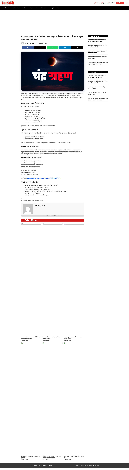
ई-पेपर (104, 3)
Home (97, 3)
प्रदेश (14, 8)
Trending (25, 199)
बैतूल (58, 8)
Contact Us (83, 465)
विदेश (19, 8)
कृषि (53, 8)
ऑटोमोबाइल (43, 8)
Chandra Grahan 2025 (37, 200)
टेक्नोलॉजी (31, 8)
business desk (30, 43)
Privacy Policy (96, 465)
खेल (37, 8)
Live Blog (111, 3)
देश (9, 8)
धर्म (49, 8)
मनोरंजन (24, 8)
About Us (77, 465)
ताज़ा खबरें (3, 8)
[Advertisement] (64, 20)
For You (121, 3)
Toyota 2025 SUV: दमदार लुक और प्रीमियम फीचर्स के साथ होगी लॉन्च (43, 178)
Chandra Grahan (27, 200)
